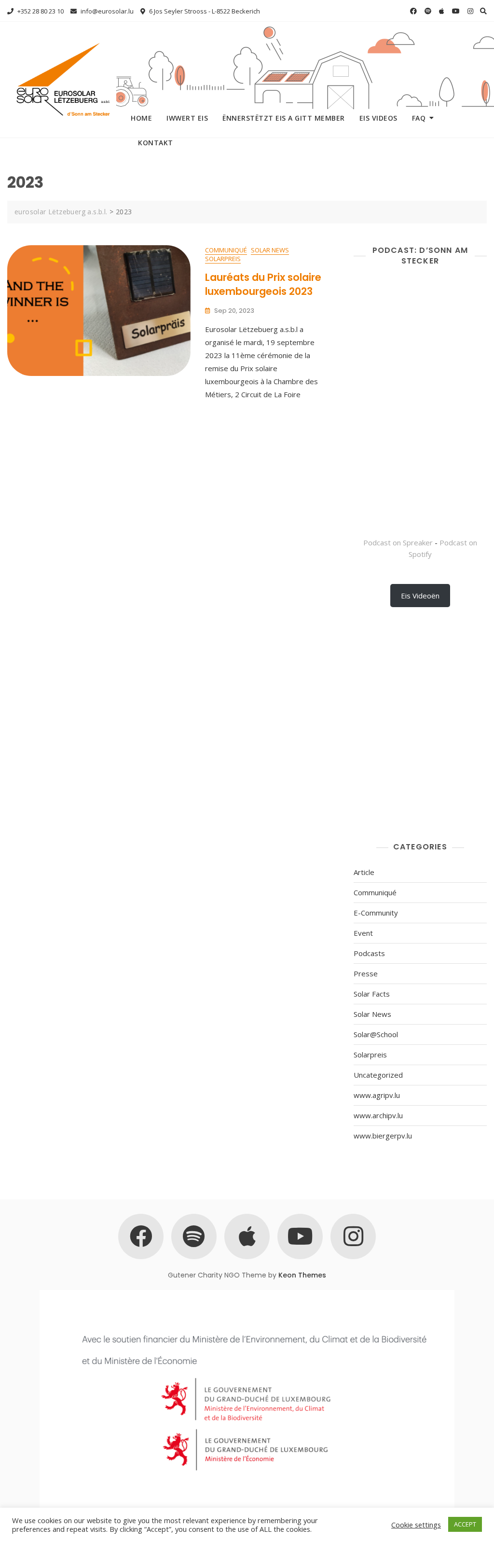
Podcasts (369, 953)
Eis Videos (378, 118)
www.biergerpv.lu (383, 1135)
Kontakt (155, 142)
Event (363, 933)
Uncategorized (378, 1075)
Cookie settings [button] (416, 1524)
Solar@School (376, 1034)
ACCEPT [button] (465, 1524)
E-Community (376, 912)
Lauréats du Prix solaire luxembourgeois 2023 (263, 284)
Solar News (270, 250)
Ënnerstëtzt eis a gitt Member (283, 118)
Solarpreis (223, 258)
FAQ (419, 118)
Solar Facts (372, 994)
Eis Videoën (420, 595)
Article (364, 872)
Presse (366, 973)
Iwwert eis (187, 118)
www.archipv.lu (378, 1115)
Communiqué (226, 250)
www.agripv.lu (377, 1095)
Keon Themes (302, 1275)
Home (141, 118)
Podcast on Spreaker (398, 542)
